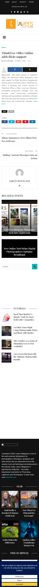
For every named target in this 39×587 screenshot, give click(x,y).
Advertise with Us (19, 6)
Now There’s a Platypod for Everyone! (29, 513)
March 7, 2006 (21, 61)
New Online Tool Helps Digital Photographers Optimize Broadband (19, 251)
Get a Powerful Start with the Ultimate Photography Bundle (25, 357)
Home (7, 2)
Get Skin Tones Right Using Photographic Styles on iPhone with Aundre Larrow (25, 331)
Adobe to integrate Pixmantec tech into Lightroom (19, 231)
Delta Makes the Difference (10, 541)
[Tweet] (30, 69)
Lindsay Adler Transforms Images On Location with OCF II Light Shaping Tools (29, 547)
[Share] (15, 69)
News (4, 47)
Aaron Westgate (8, 61)
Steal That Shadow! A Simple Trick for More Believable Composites (24, 317)
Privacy (23, 2)
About (14, 2)
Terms (31, 2)
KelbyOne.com (10, 477)
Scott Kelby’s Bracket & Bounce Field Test (10, 513)
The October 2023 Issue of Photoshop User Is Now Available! (25, 344)
